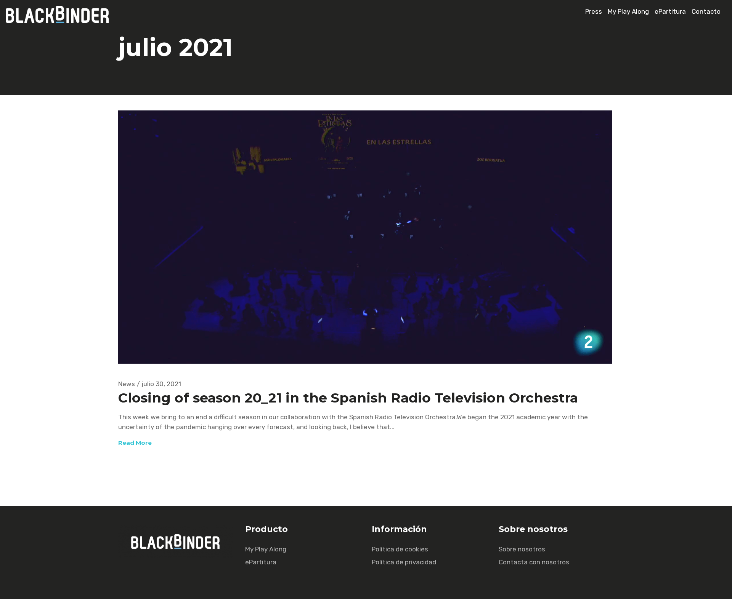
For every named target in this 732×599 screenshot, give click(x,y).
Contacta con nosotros (534, 562)
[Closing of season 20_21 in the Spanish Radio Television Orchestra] (365, 237)
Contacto (706, 11)
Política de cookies (400, 549)
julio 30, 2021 (161, 384)
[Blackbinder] (61, 20)
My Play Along (628, 11)
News (126, 384)
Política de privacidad (404, 562)
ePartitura (670, 11)
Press (593, 11)
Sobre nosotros (522, 549)
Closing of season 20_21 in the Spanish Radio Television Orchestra (348, 398)
